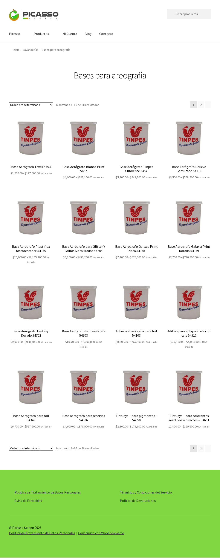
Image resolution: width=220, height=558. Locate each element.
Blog (88, 34)
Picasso (14, 34)
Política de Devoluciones (138, 500)
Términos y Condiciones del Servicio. (146, 492)
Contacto (106, 34)
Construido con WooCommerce (101, 533)
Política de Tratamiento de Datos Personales (48, 492)
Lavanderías (30, 50)
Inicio (16, 50)
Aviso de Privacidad (28, 500)
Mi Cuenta (70, 34)
